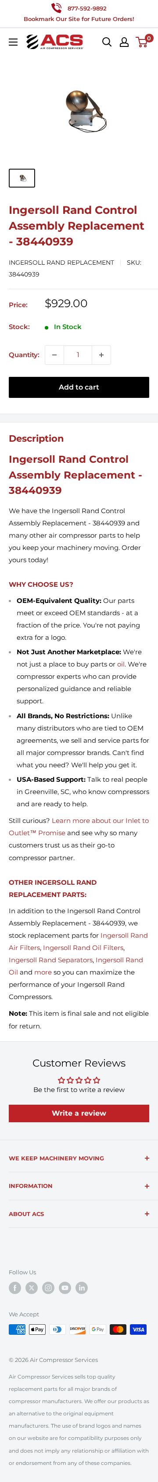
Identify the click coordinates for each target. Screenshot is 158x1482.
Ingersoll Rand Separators (51, 960)
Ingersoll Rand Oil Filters (83, 947)
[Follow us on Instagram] (48, 1288)
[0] (141, 42)
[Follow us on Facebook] (15, 1288)
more (43, 972)
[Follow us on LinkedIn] (81, 1288)
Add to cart (79, 387)
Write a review (79, 1113)
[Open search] (107, 42)
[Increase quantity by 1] (101, 355)
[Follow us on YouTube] (65, 1288)
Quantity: (24, 355)
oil (121, 664)
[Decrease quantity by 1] (54, 355)
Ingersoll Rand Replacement (61, 262)
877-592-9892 (87, 8)
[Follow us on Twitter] (31, 1288)
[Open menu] (13, 42)
